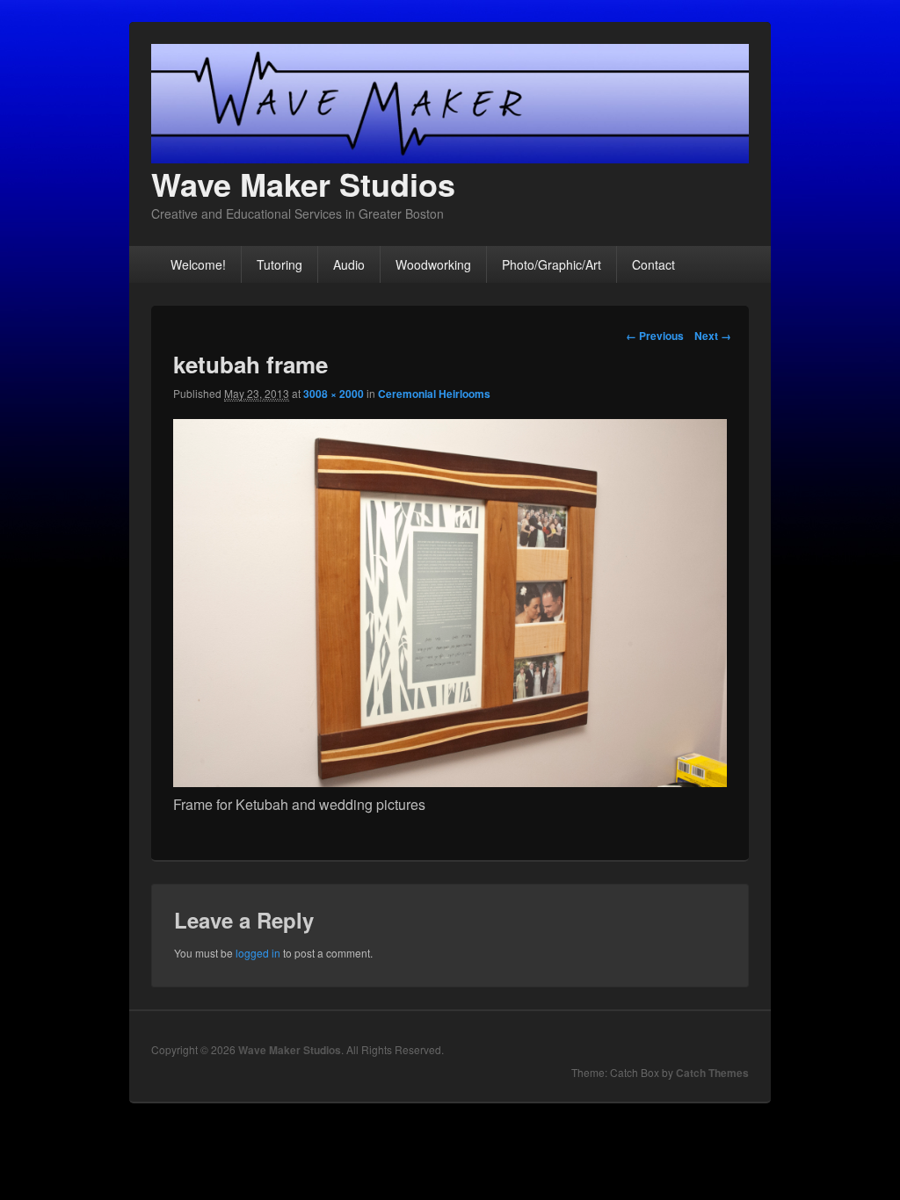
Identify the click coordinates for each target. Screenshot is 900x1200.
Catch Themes (712, 1073)
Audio (349, 264)
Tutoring (279, 264)
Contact (653, 264)
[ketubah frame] (450, 781)
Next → (712, 335)
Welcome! (198, 264)
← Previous (655, 335)
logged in (258, 952)
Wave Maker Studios (303, 183)
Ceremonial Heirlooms (434, 393)
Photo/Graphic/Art (551, 264)
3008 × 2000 (333, 393)
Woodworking (433, 264)
